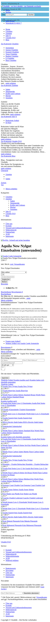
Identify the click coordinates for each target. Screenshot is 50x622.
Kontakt (9, 226)
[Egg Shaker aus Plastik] (10, 494)
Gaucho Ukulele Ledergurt (33, 498)
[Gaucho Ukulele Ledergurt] (12, 498)
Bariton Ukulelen (12, 56)
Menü (8, 10)
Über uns (9, 224)
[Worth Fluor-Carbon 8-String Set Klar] (16, 445)
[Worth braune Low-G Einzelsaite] (14, 502)
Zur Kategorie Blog (8, 156)
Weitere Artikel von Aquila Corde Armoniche (22, 343)
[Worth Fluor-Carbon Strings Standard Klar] (18, 431)
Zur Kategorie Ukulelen (9, 44)
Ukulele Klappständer (27, 410)
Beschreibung (6, 292)
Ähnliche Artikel (7, 380)
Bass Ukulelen (11, 60)
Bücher (8, 96)
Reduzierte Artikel (12, 120)
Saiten (8, 89)
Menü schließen (11, 189)
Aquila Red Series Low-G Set (36, 469)
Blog (7, 216)
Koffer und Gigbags (13, 94)
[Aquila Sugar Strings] (9, 490)
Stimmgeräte (10, 91)
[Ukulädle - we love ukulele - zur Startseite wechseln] (21, 6)
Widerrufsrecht (11, 230)
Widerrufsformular (12, 556)
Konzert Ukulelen (12, 52)
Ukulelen (9, 197)
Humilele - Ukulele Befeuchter (37, 464)
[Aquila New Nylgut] (9, 386)
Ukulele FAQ (11, 214)
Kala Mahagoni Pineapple (31, 525)
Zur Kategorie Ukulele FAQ (11, 141)
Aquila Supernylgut (25, 418)
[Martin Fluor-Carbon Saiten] (12, 452)
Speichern (5, 378)
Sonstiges (9, 98)
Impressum (10, 236)
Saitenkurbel (17, 426)
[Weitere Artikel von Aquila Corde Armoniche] (11, 256)
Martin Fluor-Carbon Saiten (34, 452)
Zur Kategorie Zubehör (9, 85)
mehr (28, 298)
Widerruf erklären (12, 560)
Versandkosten (41, 597)
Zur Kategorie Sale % (9, 117)
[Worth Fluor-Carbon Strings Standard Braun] (18, 395)
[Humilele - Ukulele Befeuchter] (13, 464)
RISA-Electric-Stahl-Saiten (33, 422)
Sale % (8, 211)
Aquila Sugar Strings (26, 490)
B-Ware (8, 123)
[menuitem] (27, 10)
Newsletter (9, 570)
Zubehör (9, 199)
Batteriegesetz (11, 568)
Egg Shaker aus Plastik (28, 494)
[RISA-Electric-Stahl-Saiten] (12, 422)
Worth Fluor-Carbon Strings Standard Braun (23, 396)
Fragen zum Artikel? (13, 341)
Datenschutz (10, 232)
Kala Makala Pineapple (28, 521)
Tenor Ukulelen (11, 54)
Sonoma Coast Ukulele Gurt (34, 485)
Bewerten (4, 284)
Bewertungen (17, 292)
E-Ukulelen (10, 58)
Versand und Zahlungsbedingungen (19, 228)
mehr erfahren (11, 83)
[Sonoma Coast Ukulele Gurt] (12, 485)
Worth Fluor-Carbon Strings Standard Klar (22, 432)
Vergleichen (6, 279)
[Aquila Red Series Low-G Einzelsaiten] (16, 403)
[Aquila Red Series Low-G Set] (13, 469)
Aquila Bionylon (21, 391)
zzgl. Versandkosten (17, 264)
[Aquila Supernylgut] (9, 418)
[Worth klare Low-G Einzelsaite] (13, 414)
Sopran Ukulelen (12, 50)
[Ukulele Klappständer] (10, 410)
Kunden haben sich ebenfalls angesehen (15, 437)
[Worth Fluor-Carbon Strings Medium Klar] (17, 479)
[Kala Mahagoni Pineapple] (11, 525)
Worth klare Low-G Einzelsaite (37, 414)
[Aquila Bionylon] (8, 391)
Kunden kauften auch (21, 380)
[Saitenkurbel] (6, 426)
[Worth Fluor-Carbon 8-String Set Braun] (16, 473)
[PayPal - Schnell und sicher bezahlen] (15, 240)
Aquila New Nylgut (25, 386)
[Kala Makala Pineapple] (10, 521)
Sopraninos (10, 48)
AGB (8, 234)
